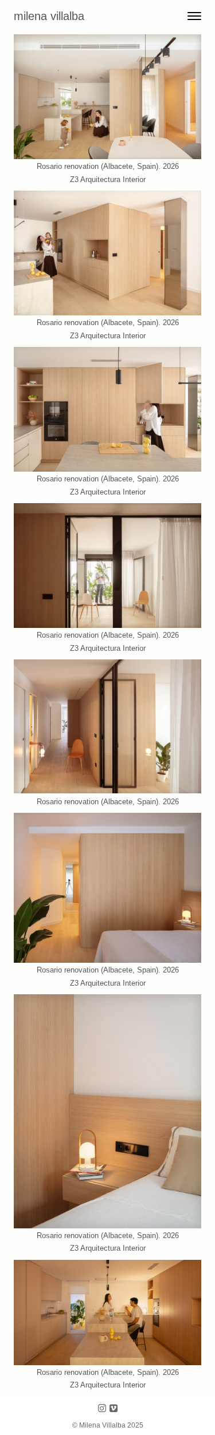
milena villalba (49, 16)
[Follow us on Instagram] (102, 1409)
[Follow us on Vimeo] (114, 1409)
